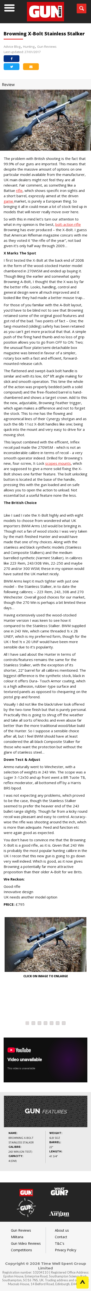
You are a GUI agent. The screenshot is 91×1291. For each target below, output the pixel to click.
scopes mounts (58, 463)
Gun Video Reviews (26, 1243)
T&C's (59, 1243)
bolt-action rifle (68, 224)
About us (62, 1230)
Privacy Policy (65, 1250)
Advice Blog (12, 46)
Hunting (28, 46)
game (9, 201)
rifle (19, 190)
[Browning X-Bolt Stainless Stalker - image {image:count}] (45, 945)
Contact (61, 1237)
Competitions (21, 1250)
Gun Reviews (47, 46)
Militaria (17, 1237)
